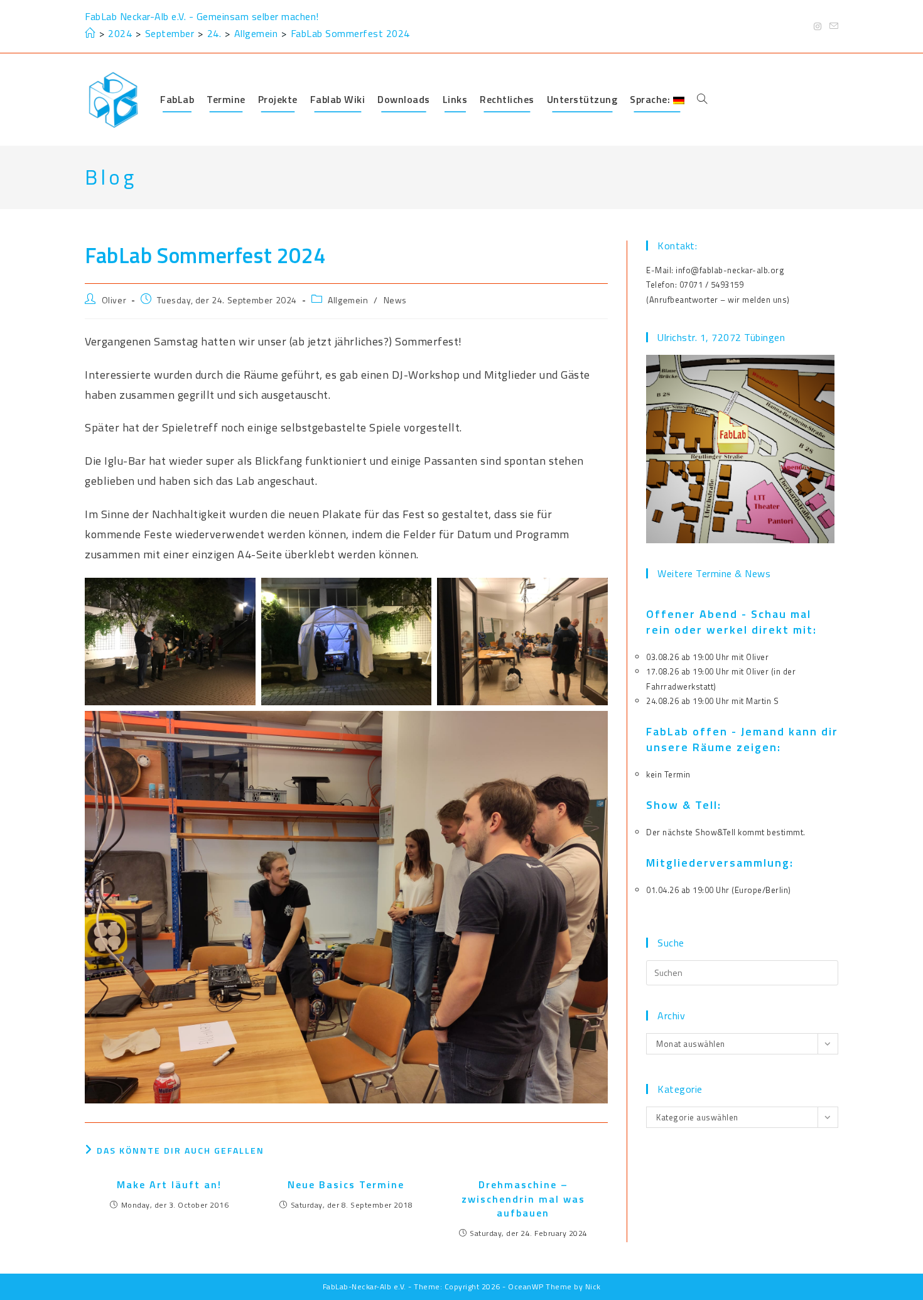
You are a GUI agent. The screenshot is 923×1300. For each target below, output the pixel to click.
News (395, 299)
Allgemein (348, 299)
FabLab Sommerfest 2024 (350, 33)
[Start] (90, 33)
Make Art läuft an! (169, 1184)
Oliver (114, 299)
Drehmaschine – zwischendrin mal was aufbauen (523, 1199)
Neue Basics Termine (346, 1184)
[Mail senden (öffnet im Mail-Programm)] (832, 26)
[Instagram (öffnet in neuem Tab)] (818, 26)
